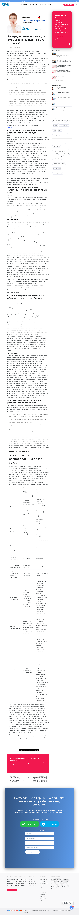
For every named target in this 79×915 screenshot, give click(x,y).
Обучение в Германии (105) (59, 151)
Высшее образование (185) (59, 143)
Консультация (69, 4)
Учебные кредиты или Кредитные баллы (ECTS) (63, 103)
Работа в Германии (44, 901)
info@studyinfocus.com (58, 888)
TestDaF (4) (55, 123)
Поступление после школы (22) (59, 170)
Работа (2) (65, 132)
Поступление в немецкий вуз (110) (60, 148)
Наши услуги (32, 881)
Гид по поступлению (33, 885)
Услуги (50, 4)
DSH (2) (54, 130)
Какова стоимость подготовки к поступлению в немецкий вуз (63, 98)
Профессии (42, 896)
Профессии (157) (56, 146)
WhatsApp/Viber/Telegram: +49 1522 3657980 (9, 1)
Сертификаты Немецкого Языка (61, 88)
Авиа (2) (60, 130)
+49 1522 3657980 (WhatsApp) (59, 883)
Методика (43, 4)
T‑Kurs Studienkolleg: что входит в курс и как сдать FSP (63, 66)
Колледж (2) (64, 127)
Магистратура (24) (57, 168)
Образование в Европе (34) (59, 163)
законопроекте (12, 127)
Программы (24, 4)
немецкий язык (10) (57, 118)
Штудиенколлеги (44, 883)
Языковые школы (44, 892)
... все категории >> (57, 175)
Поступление (34, 4)
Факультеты (42, 881)
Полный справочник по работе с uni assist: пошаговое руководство (63, 61)
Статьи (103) (55, 153)
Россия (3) (68, 123)
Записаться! (15, 769)
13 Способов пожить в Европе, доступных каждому (62, 93)
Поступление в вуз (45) (58, 156)
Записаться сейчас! (62, 44)
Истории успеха (32, 883)
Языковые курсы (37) (57, 161)
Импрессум (26, 912)
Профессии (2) (56, 127)
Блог (30, 887)
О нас (30, 879)
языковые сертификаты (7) (59, 120)
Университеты (43, 879)
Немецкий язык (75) (64, 153)
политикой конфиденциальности (46, 859)
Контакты (26, 910)
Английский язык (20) (58, 173)
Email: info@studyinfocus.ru (23, 1)
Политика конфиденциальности (34, 910)
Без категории (17, 47)
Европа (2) (55, 125)
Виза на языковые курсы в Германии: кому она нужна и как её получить (63, 71)
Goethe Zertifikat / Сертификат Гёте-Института (64, 108)
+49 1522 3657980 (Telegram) (59, 886)
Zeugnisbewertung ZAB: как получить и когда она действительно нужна (62, 78)
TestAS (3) (62, 123)
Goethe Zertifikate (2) (64, 125)
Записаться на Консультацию (29, 750)
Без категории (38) (57, 158)
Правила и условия (45, 910)
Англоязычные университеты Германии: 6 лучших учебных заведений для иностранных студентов (62, 54)
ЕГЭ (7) (68, 120)
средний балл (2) (56, 132)
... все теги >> (56, 135)
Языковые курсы (43, 894)
